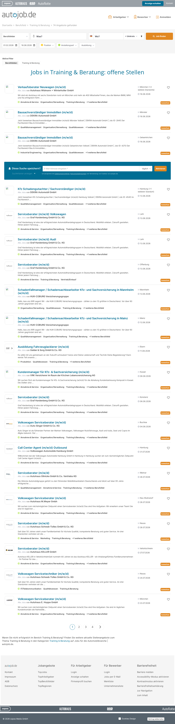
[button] (141, 36)
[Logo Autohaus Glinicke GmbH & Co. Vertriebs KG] (9, 474)
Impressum (10, 677)
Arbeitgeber (119, 17)
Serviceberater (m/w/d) (33, 265)
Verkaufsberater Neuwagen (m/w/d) (42, 87)
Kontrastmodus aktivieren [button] (150, 681)
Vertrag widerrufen (156, 719)
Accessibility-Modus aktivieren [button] (153, 677)
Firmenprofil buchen (81, 681)
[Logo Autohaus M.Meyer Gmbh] (9, 500)
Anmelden (165, 17)
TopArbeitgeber (46, 677)
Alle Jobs (22, 90)
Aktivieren (160, 168)
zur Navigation (144, 691)
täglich (144, 168)
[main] (87, 339)
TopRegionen (44, 686)
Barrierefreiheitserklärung (150, 686)
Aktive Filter (7, 58)
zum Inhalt (142, 695)
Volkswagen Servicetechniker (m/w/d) (43, 574)
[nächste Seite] (100, 627)
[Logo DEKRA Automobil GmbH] (9, 113)
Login (74, 672)
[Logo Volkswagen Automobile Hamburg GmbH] (9, 449)
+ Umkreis (130, 36)
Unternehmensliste (113, 686)
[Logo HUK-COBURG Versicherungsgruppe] (9, 291)
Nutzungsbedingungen (78, 174)
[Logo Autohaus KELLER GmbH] (9, 550)
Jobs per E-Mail (112, 677)
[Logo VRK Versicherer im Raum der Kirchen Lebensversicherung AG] (9, 374)
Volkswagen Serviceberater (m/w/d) (42, 423)
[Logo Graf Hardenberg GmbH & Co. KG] (9, 216)
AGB (7, 681)
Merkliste (108, 681)
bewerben (165, 103)
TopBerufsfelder (46, 681)
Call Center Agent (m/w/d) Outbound (42, 448)
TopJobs (42, 672)
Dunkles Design (129, 719)
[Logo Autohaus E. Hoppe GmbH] (9, 601)
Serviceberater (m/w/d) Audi (37, 239)
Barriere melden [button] (145, 672)
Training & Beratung (59, 641)
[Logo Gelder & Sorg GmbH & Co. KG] (9, 348)
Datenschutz (11, 686)
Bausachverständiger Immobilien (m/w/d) (45, 112)
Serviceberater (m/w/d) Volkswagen (42, 214)
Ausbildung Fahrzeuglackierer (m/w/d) (43, 347)
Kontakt (169, 3)
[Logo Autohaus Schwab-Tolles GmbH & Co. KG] (9, 525)
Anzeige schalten (153, 3)
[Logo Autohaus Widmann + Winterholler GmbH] (9, 88)
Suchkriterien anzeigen (22, 174)
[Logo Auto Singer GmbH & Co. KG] (9, 424)
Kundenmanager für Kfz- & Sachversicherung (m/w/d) (53, 372)
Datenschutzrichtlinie (62, 174)
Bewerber (142, 17)
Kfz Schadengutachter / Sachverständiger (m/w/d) (51, 189)
